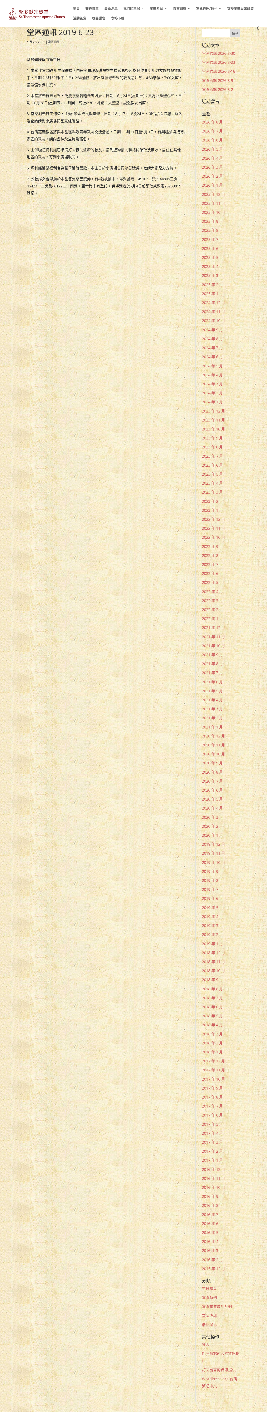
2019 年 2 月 (212, 934)
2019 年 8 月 (212, 880)
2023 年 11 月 (213, 420)
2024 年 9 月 (212, 329)
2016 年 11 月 (213, 1178)
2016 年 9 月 (212, 1196)
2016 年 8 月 (212, 1205)
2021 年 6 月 (212, 681)
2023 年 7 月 (212, 456)
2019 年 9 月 (212, 871)
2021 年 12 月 (213, 627)
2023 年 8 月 (212, 446)
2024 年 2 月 (212, 392)
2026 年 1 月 (212, 185)
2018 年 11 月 (213, 961)
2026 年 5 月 (212, 149)
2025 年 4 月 (212, 266)
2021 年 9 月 (212, 654)
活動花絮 (79, 18)
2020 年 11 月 (213, 744)
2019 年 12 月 (213, 844)
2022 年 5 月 (212, 582)
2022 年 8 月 (212, 555)
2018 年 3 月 (212, 1033)
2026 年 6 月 (212, 140)
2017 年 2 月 (212, 1151)
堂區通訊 (54, 42)
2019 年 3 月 (212, 925)
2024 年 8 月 (212, 338)
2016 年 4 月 (212, 1241)
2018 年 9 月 (212, 979)
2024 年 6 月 (212, 356)
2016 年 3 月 (212, 1250)
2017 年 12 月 (213, 1060)
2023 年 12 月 (213, 411)
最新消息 (111, 9)
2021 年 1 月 (212, 727)
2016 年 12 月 (213, 1169)
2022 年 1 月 (212, 618)
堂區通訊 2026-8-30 (218, 53)
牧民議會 (98, 18)
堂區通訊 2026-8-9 (217, 80)
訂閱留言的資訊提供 (219, 1369)
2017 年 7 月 (212, 1106)
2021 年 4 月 (212, 699)
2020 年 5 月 (212, 799)
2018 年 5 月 (212, 1015)
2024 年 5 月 (212, 365)
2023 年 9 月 (212, 438)
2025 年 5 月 (212, 257)
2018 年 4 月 (212, 1024)
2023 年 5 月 (212, 474)
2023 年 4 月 (212, 483)
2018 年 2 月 (212, 1042)
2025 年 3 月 (212, 275)
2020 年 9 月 (212, 762)
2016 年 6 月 (212, 1223)
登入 (205, 1344)
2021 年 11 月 (213, 636)
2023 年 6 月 (212, 465)
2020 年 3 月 (212, 817)
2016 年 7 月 (212, 1214)
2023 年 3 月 (212, 492)
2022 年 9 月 (212, 546)
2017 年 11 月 (213, 1069)
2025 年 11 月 (213, 203)
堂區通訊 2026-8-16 (218, 71)
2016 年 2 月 (212, 1259)
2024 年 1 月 (212, 401)
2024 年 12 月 (213, 302)
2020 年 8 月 (212, 772)
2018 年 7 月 (212, 997)
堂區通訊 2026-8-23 (218, 62)
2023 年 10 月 (213, 429)
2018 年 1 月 (212, 1051)
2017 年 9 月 (212, 1088)
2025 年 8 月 (212, 230)
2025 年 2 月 (212, 284)
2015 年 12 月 (213, 1268)
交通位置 (92, 9)
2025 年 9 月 (212, 221)
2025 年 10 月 (213, 212)
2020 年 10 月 (213, 753)
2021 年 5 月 (212, 690)
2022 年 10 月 (213, 537)
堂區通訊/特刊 (206, 9)
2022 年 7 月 (212, 564)
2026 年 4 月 (212, 158)
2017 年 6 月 (212, 1115)
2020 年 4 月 (212, 808)
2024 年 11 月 (213, 311)
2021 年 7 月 (212, 672)
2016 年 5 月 (212, 1232)
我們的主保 (131, 9)
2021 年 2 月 (212, 717)
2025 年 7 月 (212, 239)
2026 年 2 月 (212, 176)
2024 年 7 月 (212, 347)
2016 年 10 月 (213, 1187)
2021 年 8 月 (212, 663)
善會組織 (179, 9)
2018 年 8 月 (212, 988)
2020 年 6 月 (212, 790)
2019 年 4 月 (212, 916)
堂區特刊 (209, 1297)
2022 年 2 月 (212, 609)
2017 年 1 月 (212, 1160)
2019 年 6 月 (212, 898)
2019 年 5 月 (212, 907)
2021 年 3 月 (212, 708)
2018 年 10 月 (213, 970)
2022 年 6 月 (212, 573)
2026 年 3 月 (212, 167)
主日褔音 (209, 1288)
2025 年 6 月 (212, 248)
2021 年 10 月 (213, 645)
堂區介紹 (156, 9)
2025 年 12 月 (213, 194)
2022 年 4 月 (212, 591)
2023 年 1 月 (212, 510)
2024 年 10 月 (213, 320)
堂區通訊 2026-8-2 (217, 89)
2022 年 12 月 (213, 519)
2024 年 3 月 (212, 383)
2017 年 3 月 (212, 1142)
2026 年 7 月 (212, 131)
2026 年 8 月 (212, 122)
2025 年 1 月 (212, 293)
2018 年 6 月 (212, 1006)
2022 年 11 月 (213, 528)
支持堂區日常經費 (240, 9)
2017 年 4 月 (212, 1133)
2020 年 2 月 (212, 826)
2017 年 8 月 (212, 1097)
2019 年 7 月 (212, 889)
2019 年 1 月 (212, 943)
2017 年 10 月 (213, 1079)
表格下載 (117, 18)
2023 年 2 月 (212, 501)
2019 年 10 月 (213, 862)
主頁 (76, 9)
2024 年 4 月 (212, 374)
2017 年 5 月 (212, 1124)
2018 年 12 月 (213, 952)
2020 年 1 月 (212, 835)
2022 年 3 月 (212, 600)
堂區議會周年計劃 (217, 1306)
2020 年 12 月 (213, 735)
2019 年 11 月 (213, 853)
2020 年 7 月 (212, 781)
